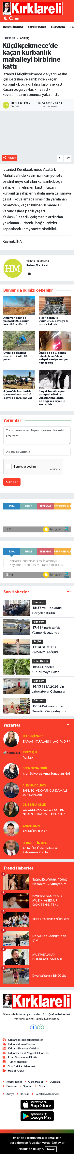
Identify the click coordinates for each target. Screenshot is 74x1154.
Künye (10, 1094)
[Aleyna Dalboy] (11, 790)
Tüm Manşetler (17, 1061)
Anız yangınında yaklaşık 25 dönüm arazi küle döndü (16, 321)
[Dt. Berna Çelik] (11, 809)
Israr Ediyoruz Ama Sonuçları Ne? (46, 773)
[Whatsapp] (40, 1028)
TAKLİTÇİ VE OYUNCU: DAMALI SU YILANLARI (44, 793)
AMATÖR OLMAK (35, 831)
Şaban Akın (31, 825)
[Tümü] (69, 592)
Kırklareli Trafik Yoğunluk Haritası (28, 1053)
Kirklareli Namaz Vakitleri (23, 1048)
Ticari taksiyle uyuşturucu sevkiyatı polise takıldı (53, 321)
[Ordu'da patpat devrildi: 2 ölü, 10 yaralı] (19, 340)
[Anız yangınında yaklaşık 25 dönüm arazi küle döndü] (19, 305)
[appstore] (37, 1105)
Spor (42, 1086)
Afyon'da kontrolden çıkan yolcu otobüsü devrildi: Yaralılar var (18, 394)
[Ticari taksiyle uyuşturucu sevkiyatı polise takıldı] (55, 305)
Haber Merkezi (37, 265)
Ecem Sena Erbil (35, 768)
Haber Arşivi (16, 1070)
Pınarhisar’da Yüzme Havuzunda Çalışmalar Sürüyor (46, 630)
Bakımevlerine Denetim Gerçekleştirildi (50, 708)
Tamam (50, 1149)
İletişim (25, 1094)
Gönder (12, 482)
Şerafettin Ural (35, 843)
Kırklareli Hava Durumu (22, 1044)
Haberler (9, 38)
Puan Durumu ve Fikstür (23, 1057)
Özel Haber (37, 27)
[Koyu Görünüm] (5, 19)
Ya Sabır (29, 757)
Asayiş (25, 38)
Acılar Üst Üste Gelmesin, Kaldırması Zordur (41, 850)
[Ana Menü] (17, 19)
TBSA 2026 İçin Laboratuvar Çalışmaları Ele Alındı (49, 689)
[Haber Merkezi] (12, 268)
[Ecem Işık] (11, 752)
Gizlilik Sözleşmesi (47, 1094)
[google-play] (37, 1117)
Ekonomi (12, 1086)
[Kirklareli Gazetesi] (33, 8)
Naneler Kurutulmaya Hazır (45, 669)
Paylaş (12, 157)
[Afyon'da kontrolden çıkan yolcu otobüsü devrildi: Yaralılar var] (19, 379)
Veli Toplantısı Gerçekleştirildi (47, 610)
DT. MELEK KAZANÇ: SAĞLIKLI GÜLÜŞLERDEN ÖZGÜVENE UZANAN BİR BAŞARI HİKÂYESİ (50, 650)
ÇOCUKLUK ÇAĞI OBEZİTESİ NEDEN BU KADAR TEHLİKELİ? (43, 812)
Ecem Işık (30, 752)
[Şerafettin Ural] (11, 847)
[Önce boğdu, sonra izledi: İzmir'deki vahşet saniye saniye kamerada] (55, 340)
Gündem (58, 27)
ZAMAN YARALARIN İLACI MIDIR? (46, 741)
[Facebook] (33, 1028)
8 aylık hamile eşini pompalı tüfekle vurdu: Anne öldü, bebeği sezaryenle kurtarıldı (52, 398)
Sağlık (37, 641)
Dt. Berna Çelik (34, 804)
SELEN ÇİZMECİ (33, 736)
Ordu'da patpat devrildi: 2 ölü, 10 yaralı (15, 356)
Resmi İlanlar (13, 27)
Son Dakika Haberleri (21, 1066)
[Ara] (11, 19)
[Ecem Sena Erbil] (11, 771)
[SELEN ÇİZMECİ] (11, 739)
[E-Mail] (29, 274)
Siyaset (28, 1086)
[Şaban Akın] (11, 828)
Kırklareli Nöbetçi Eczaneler (25, 1039)
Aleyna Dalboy (34, 785)
